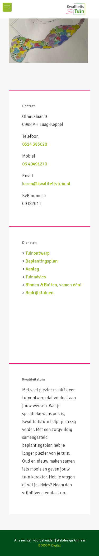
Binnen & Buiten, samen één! (53, 285)
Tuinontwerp (38, 253)
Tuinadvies (36, 277)
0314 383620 (34, 144)
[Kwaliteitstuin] (49, 9)
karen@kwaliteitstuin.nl (46, 184)
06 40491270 (34, 164)
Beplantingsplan (42, 261)
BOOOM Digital (49, 545)
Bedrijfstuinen (39, 293)
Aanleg (32, 269)
